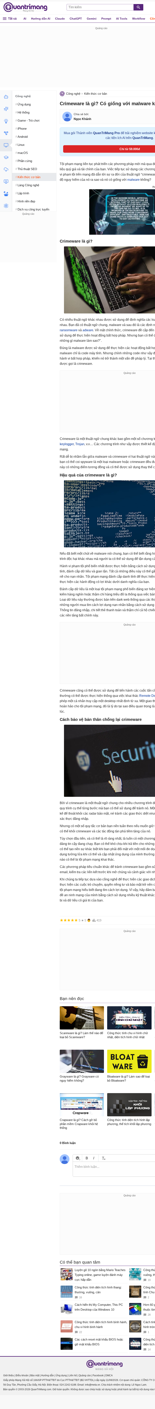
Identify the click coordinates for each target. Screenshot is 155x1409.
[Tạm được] (65, 920)
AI (24, 18)
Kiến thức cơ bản (95, 93)
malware (133, 179)
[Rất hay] (76, 920)
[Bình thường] (69, 920)
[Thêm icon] (77, 1158)
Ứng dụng (61, 1375)
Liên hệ (73, 1375)
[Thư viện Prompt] (6, 109)
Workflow (138, 18)
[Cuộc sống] (6, 194)
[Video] (6, 182)
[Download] (6, 169)
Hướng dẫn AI (40, 18)
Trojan (79, 444)
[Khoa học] (6, 206)
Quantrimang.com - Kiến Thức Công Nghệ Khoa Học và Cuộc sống (27, 7)
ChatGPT (76, 18)
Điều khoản (22, 1375)
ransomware (69, 330)
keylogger (67, 444)
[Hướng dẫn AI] (6, 121)
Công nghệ (73, 93)
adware (88, 330)
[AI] (6, 97)
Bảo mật (34, 1375)
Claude (60, 18)
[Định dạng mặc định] (103, 1158)
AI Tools (121, 18)
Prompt (106, 18)
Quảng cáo (85, 1375)
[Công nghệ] (6, 145)
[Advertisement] (28, 241)
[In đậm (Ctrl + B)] (86, 1158)
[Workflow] (6, 133)
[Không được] (61, 920)
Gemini (91, 18)
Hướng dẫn (47, 1375)
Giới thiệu (8, 1375)
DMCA (109, 1375)
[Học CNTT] (6, 157)
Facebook (98, 1375)
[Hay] (72, 920)
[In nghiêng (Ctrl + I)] (93, 1158)
